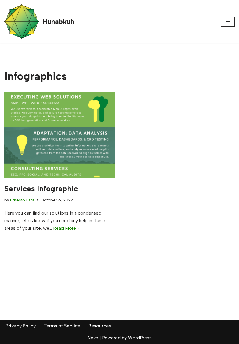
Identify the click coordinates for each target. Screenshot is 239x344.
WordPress (140, 338)
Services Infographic (41, 188)
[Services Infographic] (59, 135)
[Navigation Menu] (228, 22)
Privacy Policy (21, 326)
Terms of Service (62, 326)
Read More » (66, 228)
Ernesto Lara (22, 200)
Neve (92, 338)
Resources (99, 326)
